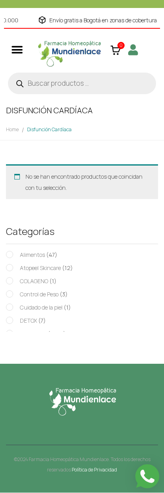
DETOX (28, 320)
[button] (17, 50)
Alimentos (32, 254)
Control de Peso (39, 294)
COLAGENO (34, 281)
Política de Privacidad (94, 469)
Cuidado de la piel (41, 307)
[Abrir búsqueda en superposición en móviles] (82, 83)
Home (12, 129)
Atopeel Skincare (40, 268)
